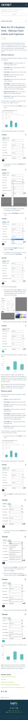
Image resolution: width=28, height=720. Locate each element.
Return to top (4, 697)
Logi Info (10, 9)
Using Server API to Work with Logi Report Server (13, 687)
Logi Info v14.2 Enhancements (8, 676)
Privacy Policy (12, 718)
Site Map (17, 718)
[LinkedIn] (6, 691)
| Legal (26, 717)
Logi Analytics (4, 9)
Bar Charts (3, 679)
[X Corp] (3, 691)
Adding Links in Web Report (8, 682)
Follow (4, 38)
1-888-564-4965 (15, 710)
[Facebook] (1, 691)
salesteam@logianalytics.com (15, 712)
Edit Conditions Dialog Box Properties (10, 684)
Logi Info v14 (17, 9)
